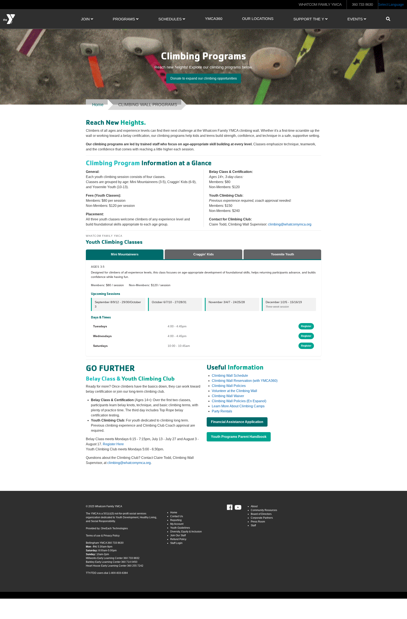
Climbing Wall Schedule (230, 375)
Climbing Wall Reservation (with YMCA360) (244, 380)
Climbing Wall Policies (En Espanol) (239, 401)
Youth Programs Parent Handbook (238, 436)
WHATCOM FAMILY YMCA (320, 4)
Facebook (232, 507)
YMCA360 (213, 19)
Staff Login (176, 543)
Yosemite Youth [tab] (282, 254)
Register (306, 326)
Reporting (176, 520)
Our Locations (257, 19)
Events (355, 19)
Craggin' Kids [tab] (203, 254)
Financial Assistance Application (237, 422)
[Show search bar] (390, 19)
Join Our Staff (178, 535)
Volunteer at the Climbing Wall (234, 391)
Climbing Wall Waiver (228, 396)
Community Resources (264, 510)
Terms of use (93, 535)
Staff (253, 525)
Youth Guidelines (180, 527)
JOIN (86, 19)
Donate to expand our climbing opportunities (203, 78)
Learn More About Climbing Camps (238, 406)
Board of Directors (261, 514)
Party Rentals (222, 411)
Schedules (170, 19)
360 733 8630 (362, 4)
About (254, 506)
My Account (176, 523)
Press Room (258, 521)
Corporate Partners (262, 517)
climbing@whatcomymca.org (289, 224)
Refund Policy (178, 539)
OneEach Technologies (114, 528)
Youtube (238, 507)
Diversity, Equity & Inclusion (186, 531)
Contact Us (176, 516)
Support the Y (309, 19)
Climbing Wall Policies (229, 386)
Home (97, 104)
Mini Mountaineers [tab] (124, 254)
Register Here (113, 444)
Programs (124, 19)
